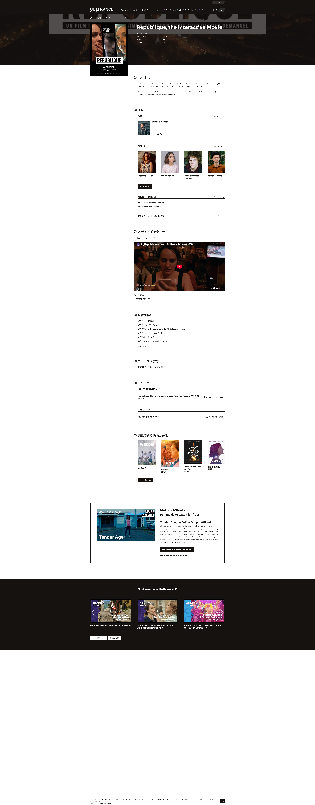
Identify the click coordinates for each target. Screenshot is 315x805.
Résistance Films (155, 206)
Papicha (165, 469)
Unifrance (204, 10)
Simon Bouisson (166, 34)
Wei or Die (143, 468)
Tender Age (168, 522)
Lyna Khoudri (167, 176)
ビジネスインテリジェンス (187, 10)
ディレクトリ (169, 10)
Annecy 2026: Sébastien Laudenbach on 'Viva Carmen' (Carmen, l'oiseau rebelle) (157, 626)
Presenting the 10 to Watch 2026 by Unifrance (201, 626)
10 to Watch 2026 (198, 2)
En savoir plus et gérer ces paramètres (101, 803)
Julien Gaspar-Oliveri (196, 522)
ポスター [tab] (155, 238)
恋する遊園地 (214, 466)
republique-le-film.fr (148, 417)
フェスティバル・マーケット (151, 10)
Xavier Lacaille (215, 176)
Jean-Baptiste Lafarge (191, 177)
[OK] (222, 801)
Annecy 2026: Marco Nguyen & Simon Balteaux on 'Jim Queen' (109, 626)
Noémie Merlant (146, 176)
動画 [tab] (138, 238)
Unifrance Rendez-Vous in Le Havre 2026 (178, 2)
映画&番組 (124, 10)
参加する (214, 10)
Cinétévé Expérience (168, 37)
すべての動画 (114, 638)
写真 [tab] (146, 238)
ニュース (135, 10)
